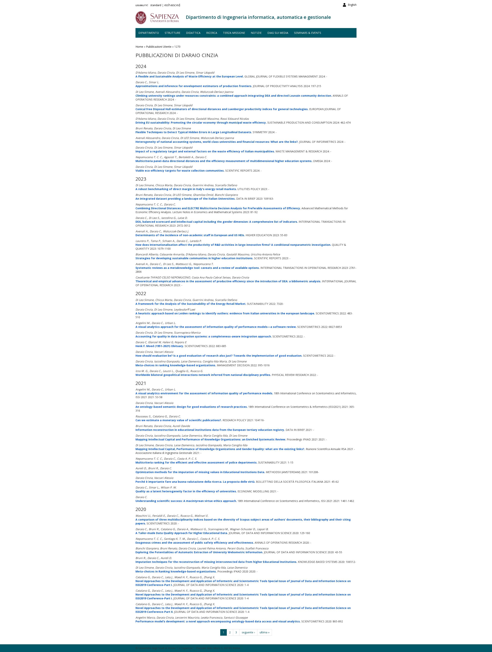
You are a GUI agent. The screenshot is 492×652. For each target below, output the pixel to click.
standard (155, 5)
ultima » (264, 632)
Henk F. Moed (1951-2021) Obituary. (159, 346)
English (352, 5)
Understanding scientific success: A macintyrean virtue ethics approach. (186, 501)
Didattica (193, 33)
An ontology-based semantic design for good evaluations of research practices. (191, 407)
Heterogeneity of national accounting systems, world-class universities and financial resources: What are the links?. (216, 142)
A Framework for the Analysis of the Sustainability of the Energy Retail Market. (190, 304)
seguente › (248, 632)
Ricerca (211, 33)
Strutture (172, 33)
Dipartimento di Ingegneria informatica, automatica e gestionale (258, 17)
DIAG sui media (277, 33)
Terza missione (234, 33)
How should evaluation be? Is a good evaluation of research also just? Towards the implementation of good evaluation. (218, 355)
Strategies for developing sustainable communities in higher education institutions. (194, 258)
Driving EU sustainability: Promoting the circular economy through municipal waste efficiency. (201, 122)
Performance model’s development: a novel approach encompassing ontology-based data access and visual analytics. (218, 621)
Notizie (256, 33)
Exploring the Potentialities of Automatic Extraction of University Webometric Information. (199, 552)
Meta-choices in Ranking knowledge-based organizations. (176, 571)
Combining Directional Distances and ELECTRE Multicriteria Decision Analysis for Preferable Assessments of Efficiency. (218, 208)
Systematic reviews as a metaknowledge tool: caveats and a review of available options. (197, 268)
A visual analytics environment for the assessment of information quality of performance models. (204, 393)
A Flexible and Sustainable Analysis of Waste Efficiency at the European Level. (189, 76)
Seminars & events (307, 33)
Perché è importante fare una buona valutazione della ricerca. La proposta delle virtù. (195, 481)
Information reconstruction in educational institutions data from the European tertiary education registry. (210, 430)
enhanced (172, 5)
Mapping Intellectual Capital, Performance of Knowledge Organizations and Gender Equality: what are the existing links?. (220, 449)
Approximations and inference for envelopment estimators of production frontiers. (193, 86)
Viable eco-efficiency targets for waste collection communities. (179, 170)
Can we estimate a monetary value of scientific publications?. (178, 420)
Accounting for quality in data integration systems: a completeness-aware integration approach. (203, 336)
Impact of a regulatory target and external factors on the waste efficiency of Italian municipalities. (205, 151)
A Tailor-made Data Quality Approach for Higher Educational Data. (181, 533)
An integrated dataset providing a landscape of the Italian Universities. (185, 198)
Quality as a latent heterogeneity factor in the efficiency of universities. (186, 491)
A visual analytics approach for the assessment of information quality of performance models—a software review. (216, 327)
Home (139, 46)
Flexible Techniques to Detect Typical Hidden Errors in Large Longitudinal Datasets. (193, 132)
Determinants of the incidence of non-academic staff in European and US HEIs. (190, 235)
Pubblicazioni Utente (158, 46)
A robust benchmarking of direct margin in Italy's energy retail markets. (186, 189)
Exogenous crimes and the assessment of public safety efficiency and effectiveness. (194, 542)
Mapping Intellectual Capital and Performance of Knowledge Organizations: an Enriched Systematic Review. (210, 439)
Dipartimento (148, 33)
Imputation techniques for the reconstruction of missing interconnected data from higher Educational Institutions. (216, 562)
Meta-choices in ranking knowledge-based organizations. (175, 365)
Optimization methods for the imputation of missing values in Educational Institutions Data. (200, 472)
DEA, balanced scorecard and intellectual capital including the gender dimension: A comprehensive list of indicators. (216, 221)
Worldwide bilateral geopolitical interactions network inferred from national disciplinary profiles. (203, 375)
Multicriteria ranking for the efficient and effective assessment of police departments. (196, 462)
